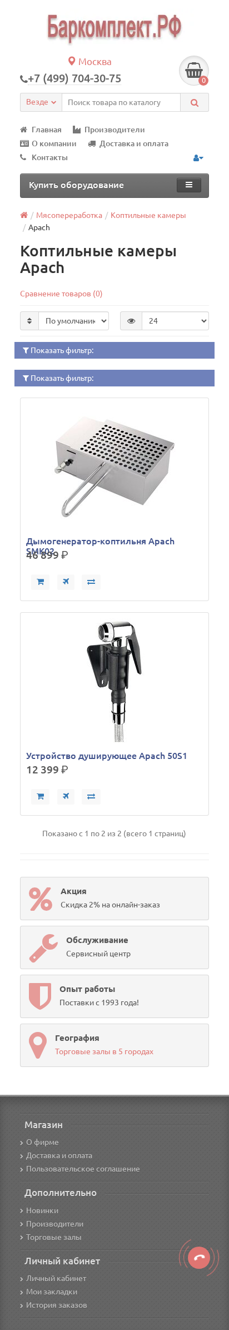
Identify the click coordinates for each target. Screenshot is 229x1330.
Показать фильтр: (61, 350)
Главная (47, 129)
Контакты (50, 157)
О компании (54, 143)
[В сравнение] (91, 582)
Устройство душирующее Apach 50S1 (106, 756)
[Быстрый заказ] (65, 582)
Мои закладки (51, 1291)
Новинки (42, 1210)
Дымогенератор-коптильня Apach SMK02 (100, 541)
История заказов (56, 1305)
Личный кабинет (56, 1278)
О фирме (42, 1142)
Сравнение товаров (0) (61, 293)
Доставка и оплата (133, 143)
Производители (114, 129)
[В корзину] (40, 582)
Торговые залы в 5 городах (104, 1051)
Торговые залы (54, 1237)
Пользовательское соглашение (83, 1168)
